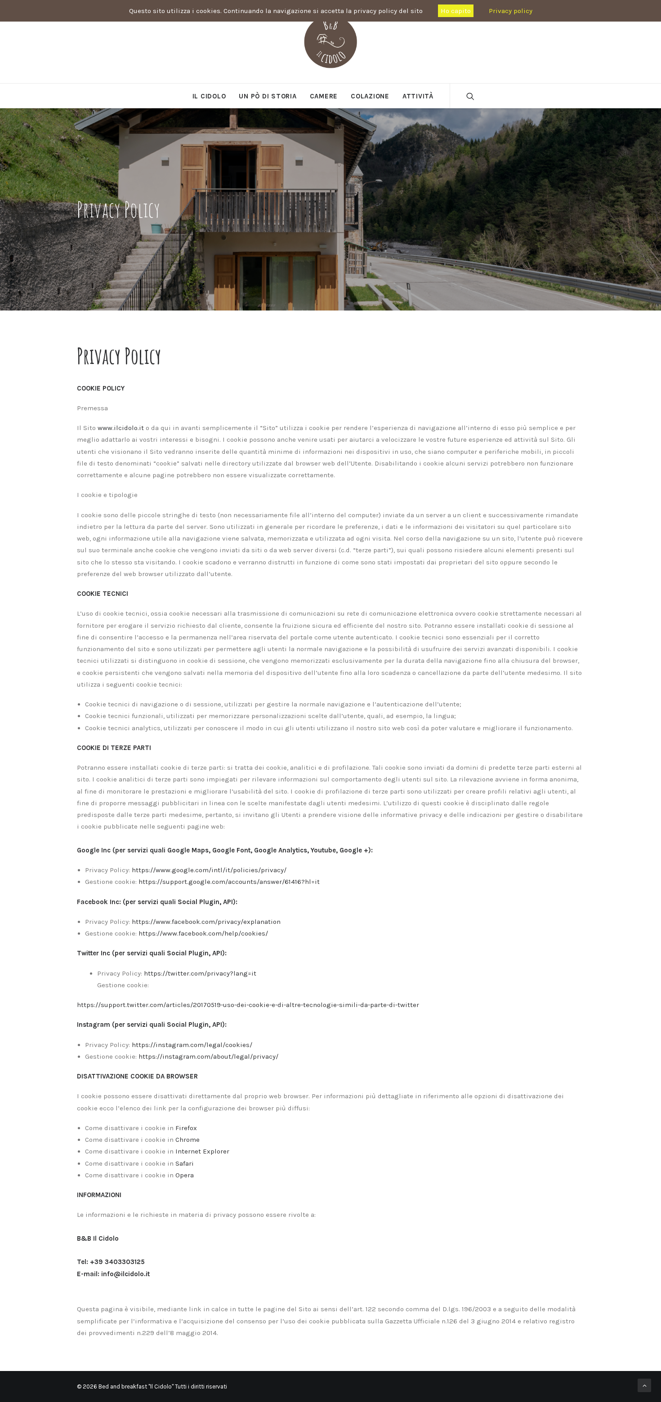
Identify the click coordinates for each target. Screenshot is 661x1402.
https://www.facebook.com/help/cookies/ (203, 933)
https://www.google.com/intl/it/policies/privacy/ (209, 870)
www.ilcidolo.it (121, 428)
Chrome (187, 1140)
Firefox (186, 1128)
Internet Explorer (202, 1151)
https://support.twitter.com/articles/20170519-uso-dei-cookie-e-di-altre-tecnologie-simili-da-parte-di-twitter (248, 1005)
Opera (184, 1175)
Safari (184, 1163)
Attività (417, 96)
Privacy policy (510, 11)
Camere (324, 96)
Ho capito (456, 11)
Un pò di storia (267, 96)
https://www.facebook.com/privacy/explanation (206, 922)
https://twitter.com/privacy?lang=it (200, 973)
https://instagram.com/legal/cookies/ (192, 1045)
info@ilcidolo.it (125, 1274)
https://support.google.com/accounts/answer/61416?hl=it (229, 882)
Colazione (370, 96)
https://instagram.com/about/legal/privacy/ (208, 1056)
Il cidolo (209, 96)
